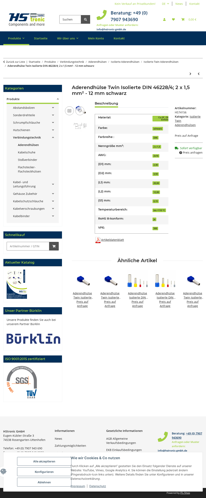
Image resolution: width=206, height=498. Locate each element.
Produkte (13, 99)
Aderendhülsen (28, 145)
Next (196, 291)
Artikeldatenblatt (112, 240)
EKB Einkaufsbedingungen (124, 450)
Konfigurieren (44, 471)
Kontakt (194, 4)
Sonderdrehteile (24, 115)
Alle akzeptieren (44, 461)
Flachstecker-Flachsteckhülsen (29, 169)
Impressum (78, 486)
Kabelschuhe (26, 152)
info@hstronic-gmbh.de (111, 29)
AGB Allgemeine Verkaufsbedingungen (121, 441)
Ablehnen (44, 482)
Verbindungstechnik (27, 137)
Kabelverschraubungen (29, 208)
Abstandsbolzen (24, 108)
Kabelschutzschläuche (28, 201)
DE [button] (164, 4)
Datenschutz (97, 486)
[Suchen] (85, 19)
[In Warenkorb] (54, 246)
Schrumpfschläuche (26, 122)
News (179, 4)
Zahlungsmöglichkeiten (70, 446)
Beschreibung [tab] (106, 103)
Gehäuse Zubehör (25, 194)
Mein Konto (96, 38)
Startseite (40, 38)
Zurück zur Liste (15, 62)
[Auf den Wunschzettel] (79, 110)
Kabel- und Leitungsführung (24, 184)
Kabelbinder (21, 216)
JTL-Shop (185, 493)
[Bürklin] (33, 338)
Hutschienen (21, 130)
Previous (78, 291)
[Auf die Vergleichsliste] (69, 110)
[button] (164, 19)
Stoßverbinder (27, 160)
